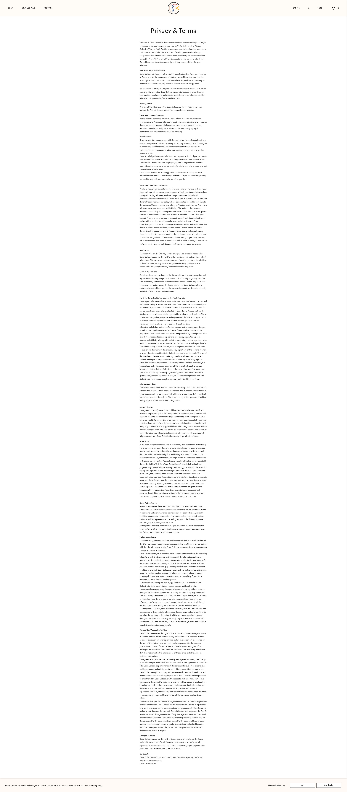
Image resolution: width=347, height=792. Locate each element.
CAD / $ (296, 8)
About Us (48, 8)
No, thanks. (328, 785)
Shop (10, 8)
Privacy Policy (96, 785)
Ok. (302, 785)
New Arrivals (28, 8)
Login (320, 8)
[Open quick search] (308, 8)
